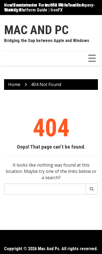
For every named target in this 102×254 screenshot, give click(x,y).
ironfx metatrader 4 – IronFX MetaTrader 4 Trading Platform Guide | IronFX (44, 7)
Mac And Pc (36, 30)
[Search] (92, 189)
